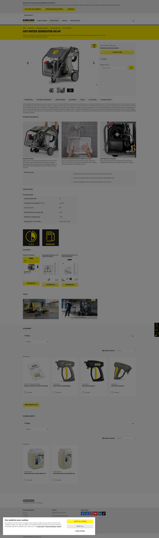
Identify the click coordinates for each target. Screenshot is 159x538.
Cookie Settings (80, 531)
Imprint (59, 526)
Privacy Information (50, 526)
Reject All (80, 526)
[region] (49, 526)
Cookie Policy (41, 526)
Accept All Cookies (80, 521)
